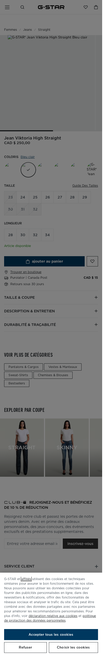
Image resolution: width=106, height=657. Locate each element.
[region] (51, 615)
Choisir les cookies (73, 647)
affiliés (26, 579)
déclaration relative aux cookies (53, 616)
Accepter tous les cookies (51, 634)
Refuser (25, 647)
